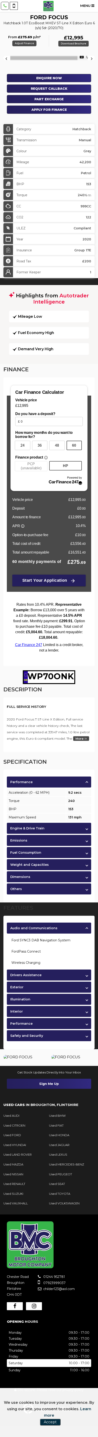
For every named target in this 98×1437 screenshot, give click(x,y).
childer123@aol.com (58, 1289)
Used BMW (57, 1115)
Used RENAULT (14, 1184)
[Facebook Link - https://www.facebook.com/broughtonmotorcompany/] (15, 1306)
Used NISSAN (13, 1174)
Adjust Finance (24, 43)
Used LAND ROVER (17, 1154)
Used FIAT (56, 1125)
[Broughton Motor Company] (48, 6)
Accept (50, 1422)
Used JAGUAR (59, 1145)
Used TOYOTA (59, 1193)
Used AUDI (11, 1115)
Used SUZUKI (13, 1193)
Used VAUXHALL (15, 1203)
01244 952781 (53, 1277)
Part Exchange (49, 99)
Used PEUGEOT (60, 1174)
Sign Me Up (49, 1084)
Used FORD (12, 1135)
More (80, 738)
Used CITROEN (14, 1125)
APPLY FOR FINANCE (49, 110)
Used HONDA (59, 1135)
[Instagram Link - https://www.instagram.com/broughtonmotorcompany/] (34, 1306)
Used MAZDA (13, 1164)
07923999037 (54, 1283)
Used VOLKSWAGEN (64, 1203)
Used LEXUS (58, 1154)
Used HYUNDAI (14, 1145)
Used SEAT (57, 1184)
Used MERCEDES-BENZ (66, 1164)
